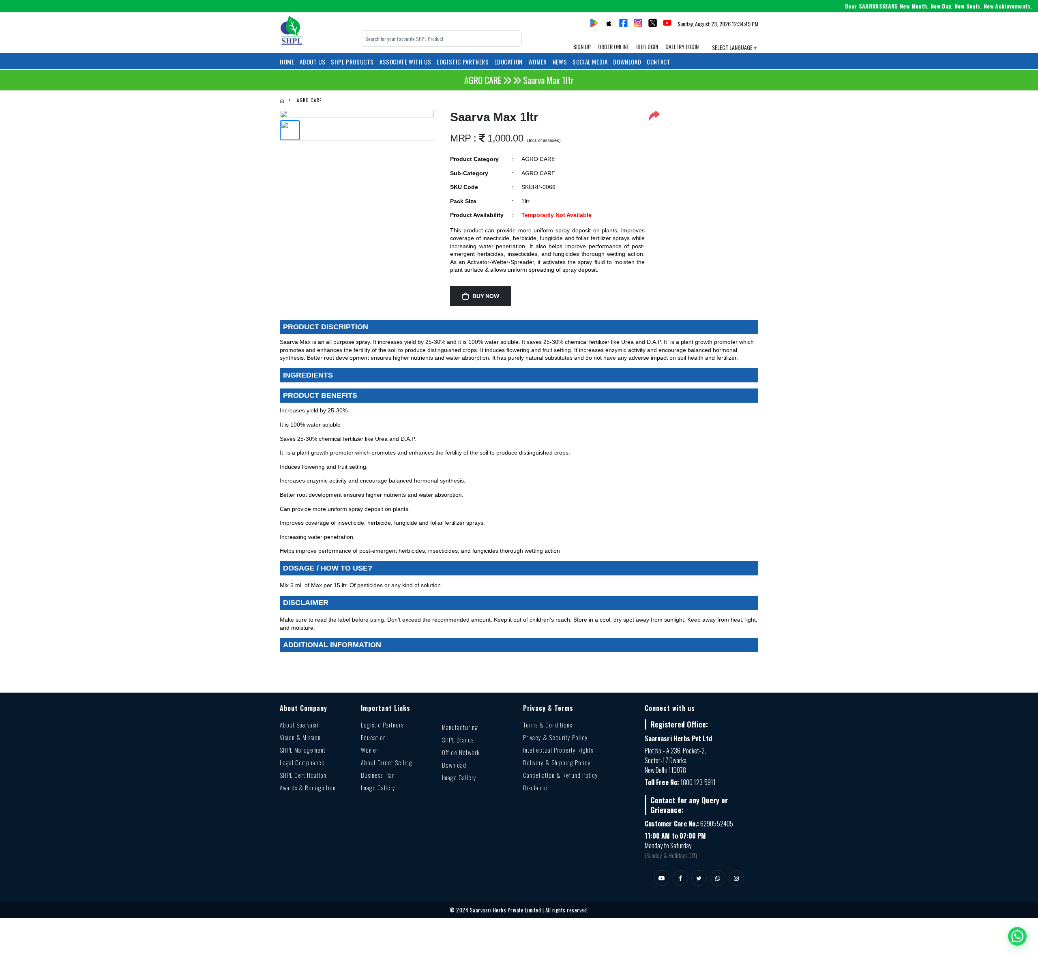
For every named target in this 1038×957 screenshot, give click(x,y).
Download (627, 61)
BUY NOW (485, 296)
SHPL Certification (303, 774)
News (560, 61)
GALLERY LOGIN (682, 46)
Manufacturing (460, 727)
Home (287, 61)
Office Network (461, 752)
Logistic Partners (382, 724)
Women (370, 749)
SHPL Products (352, 61)
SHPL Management (303, 749)
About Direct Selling (386, 762)
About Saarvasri (299, 724)
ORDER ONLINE (613, 46)
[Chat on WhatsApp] (1017, 936)
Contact (658, 61)
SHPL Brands (458, 739)
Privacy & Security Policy (555, 737)
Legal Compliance (302, 762)
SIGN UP (582, 46)
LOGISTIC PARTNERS (463, 61)
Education (373, 737)
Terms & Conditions (547, 724)
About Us (312, 61)
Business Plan (378, 774)
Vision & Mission (300, 737)
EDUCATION (508, 61)
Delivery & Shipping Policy (557, 762)
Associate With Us (405, 61)
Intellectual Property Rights (558, 749)
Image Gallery (378, 787)
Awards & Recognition (308, 787)
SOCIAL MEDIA (590, 61)
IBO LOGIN (647, 46)
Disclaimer (536, 787)
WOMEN (537, 61)
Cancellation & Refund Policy (560, 774)
